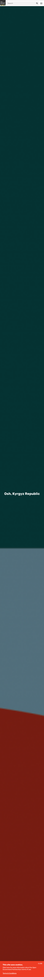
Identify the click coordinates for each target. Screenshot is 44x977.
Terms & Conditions (9, 973)
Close (40, 963)
